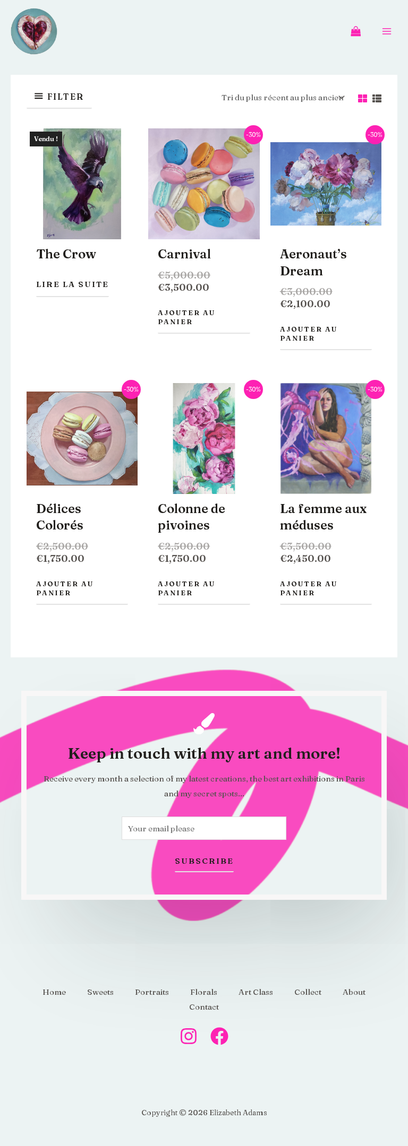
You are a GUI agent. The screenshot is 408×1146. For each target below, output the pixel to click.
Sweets (100, 992)
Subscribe (204, 861)
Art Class (256, 992)
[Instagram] (189, 1036)
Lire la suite (72, 284)
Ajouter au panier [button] (186, 317)
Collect (307, 992)
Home (54, 992)
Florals (203, 992)
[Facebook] (219, 1036)
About (354, 992)
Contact (204, 1007)
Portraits (152, 992)
